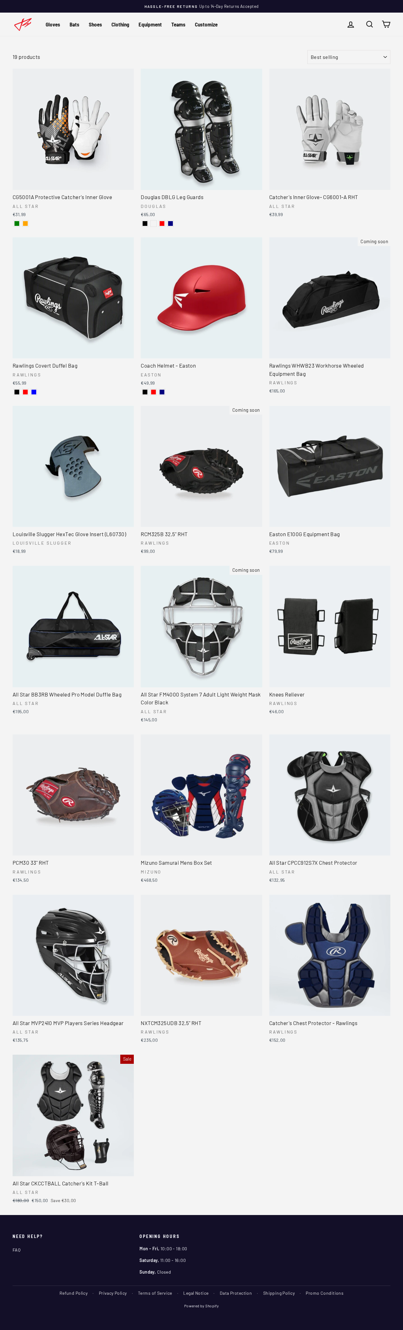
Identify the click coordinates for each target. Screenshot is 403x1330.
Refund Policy (74, 1293)
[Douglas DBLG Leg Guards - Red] (162, 223)
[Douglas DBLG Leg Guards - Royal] (153, 223)
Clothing (120, 24)
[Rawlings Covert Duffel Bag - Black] (17, 392)
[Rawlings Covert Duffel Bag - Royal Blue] (34, 392)
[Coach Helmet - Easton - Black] (145, 392)
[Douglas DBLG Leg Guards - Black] (145, 223)
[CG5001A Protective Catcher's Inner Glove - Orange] (25, 223)
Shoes (95, 24)
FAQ (16, 1250)
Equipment (150, 24)
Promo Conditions (324, 1293)
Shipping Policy (279, 1293)
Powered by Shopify (201, 1306)
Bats (74, 24)
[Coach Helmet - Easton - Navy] (162, 392)
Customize (206, 24)
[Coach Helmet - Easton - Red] (153, 392)
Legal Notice (195, 1293)
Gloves (53, 24)
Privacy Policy (113, 1293)
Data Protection (236, 1293)
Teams (178, 24)
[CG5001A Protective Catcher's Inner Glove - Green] (17, 223)
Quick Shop (73, 183)
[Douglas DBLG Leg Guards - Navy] (170, 223)
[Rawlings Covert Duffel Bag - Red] (25, 392)
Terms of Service (155, 1293)
